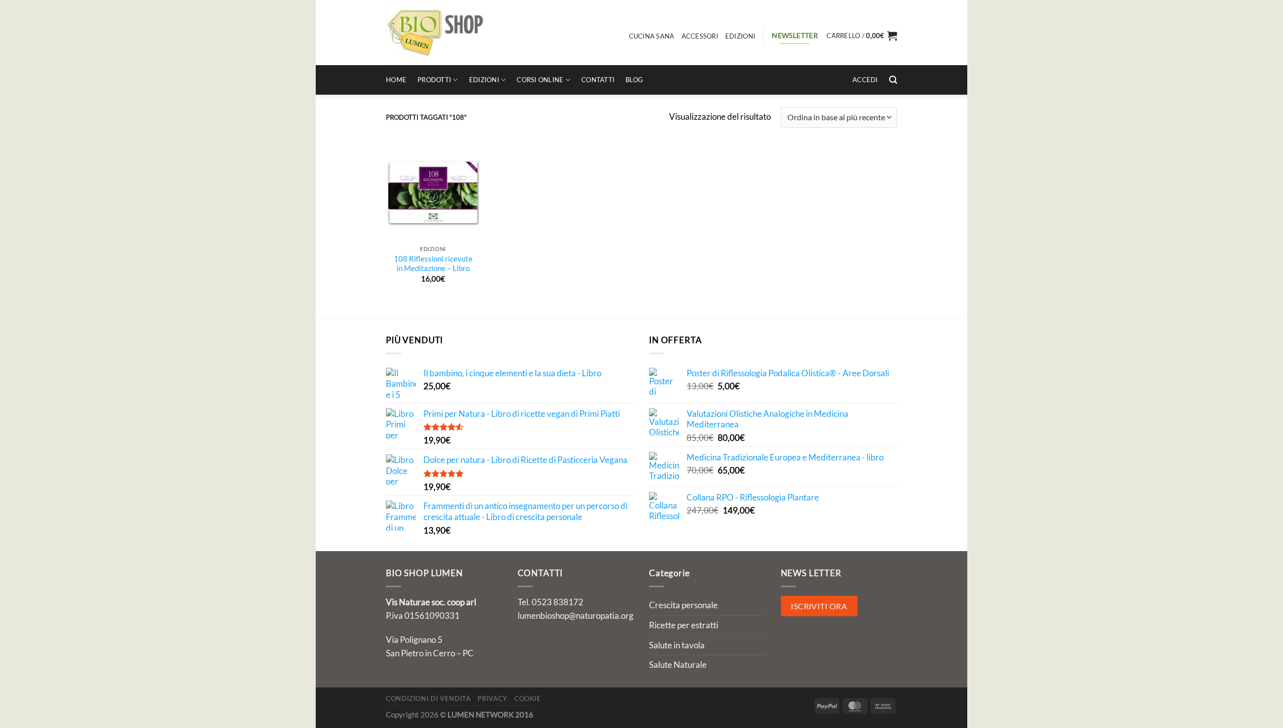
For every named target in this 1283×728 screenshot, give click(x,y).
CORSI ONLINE (540, 80)
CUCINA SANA (652, 36)
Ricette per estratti (683, 625)
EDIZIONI (740, 36)
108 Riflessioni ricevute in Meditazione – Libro (433, 263)
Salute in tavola (677, 645)
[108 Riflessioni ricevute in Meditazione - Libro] (433, 192)
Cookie (527, 698)
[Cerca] (893, 80)
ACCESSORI (700, 36)
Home (396, 80)
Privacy (492, 698)
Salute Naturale (678, 664)
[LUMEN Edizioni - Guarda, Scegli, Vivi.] (436, 32)
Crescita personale (683, 605)
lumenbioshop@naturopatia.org (575, 615)
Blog (634, 80)
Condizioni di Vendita (428, 698)
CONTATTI (597, 80)
